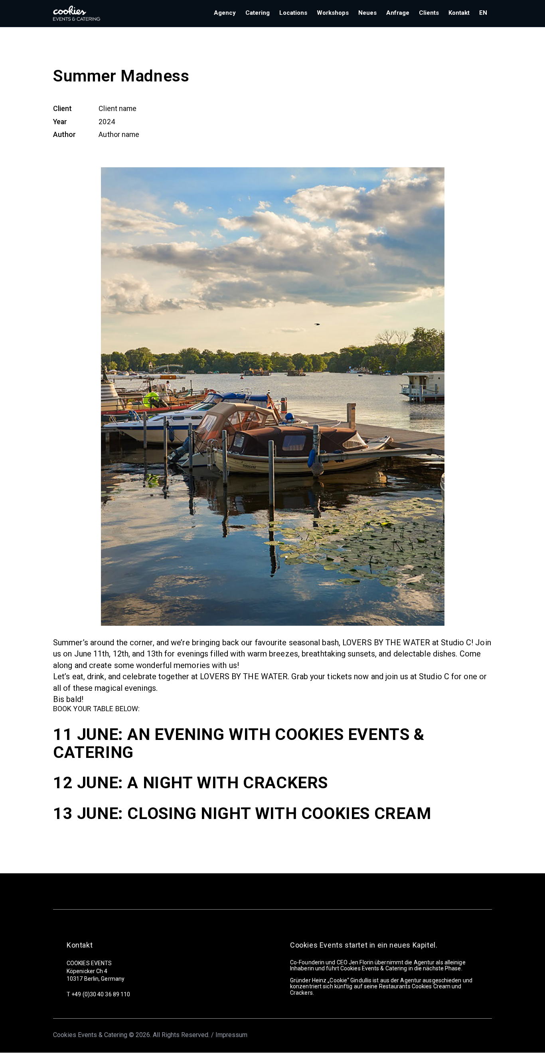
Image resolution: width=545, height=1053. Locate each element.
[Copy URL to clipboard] (113, 153)
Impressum (231, 1035)
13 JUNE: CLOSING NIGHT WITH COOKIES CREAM (242, 813)
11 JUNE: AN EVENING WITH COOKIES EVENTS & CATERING (239, 743)
